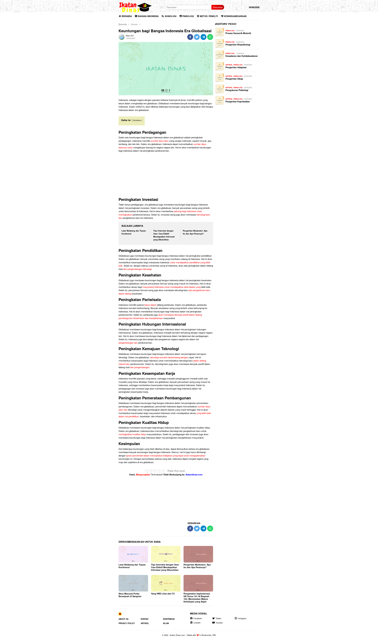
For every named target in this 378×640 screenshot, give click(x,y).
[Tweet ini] (197, 37)
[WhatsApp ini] (210, 37)
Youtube (219, 622)
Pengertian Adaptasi (235, 67)
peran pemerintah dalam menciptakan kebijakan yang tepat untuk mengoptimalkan (165, 455)
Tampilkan (137, 120)
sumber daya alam (160, 140)
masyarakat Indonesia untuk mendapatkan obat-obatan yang (171, 286)
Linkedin (197, 622)
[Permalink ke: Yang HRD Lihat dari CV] (166, 583)
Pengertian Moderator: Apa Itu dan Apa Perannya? (195, 232)
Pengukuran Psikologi (236, 90)
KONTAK (144, 618)
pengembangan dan (128, 342)
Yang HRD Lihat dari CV (163, 593)
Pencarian (218, 7)
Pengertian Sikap (234, 78)
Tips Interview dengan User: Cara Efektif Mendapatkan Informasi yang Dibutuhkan (164, 235)
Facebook (197, 618)
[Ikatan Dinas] (136, 6)
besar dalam (151, 304)
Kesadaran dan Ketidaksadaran (241, 56)
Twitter (218, 618)
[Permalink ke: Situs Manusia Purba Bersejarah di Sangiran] (133, 583)
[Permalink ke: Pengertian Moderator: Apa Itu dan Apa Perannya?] (198, 554)
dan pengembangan (139, 367)
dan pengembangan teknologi (137, 269)
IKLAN (166, 623)
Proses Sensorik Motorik (238, 33)
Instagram (242, 618)
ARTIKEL (229, 65)
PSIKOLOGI (229, 30)
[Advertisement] (166, 175)
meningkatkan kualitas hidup (132, 434)
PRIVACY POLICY (127, 623)
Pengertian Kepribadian (237, 101)
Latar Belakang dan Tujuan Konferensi (132, 566)
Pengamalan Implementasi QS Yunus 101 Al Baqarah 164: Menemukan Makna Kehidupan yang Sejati (197, 597)
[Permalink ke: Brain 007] (121, 36)
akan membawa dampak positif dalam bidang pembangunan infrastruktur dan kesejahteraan (160, 316)
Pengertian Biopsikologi (237, 44)
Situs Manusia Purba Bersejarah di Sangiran (130, 595)
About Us (123, 618)
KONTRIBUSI (169, 618)
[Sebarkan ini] (190, 37)
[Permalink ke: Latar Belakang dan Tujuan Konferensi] (133, 554)
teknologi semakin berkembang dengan (169, 357)
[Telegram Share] (203, 37)
